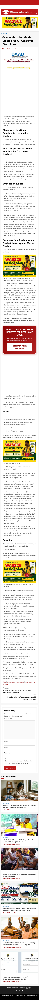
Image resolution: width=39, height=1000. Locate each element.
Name (6, 741)
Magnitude (30, 995)
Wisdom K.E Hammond (8, 48)
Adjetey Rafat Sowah (8, 810)
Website (7, 753)
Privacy (21, 988)
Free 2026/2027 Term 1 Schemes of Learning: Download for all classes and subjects (19, 928)
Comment (8, 719)
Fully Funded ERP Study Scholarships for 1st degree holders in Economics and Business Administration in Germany (19, 676)
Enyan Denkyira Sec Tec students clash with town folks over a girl (21, 697)
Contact (15, 988)
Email (6, 747)
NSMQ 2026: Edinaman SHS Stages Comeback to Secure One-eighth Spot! (19, 825)
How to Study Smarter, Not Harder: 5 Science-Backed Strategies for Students (19, 790)
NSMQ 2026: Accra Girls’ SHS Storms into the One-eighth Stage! (19, 859)
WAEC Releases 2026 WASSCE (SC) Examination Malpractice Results (19, 962)
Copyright (27, 988)
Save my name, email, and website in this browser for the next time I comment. (18, 762)
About (9, 988)
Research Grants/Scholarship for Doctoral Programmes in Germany (17, 690)
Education (4, 33)
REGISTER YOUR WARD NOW (19, 347)
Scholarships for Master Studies (15, 682)
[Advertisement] (19, 95)
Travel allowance (11, 428)
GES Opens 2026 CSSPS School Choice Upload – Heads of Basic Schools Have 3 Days (19, 893)
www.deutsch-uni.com (12, 486)
